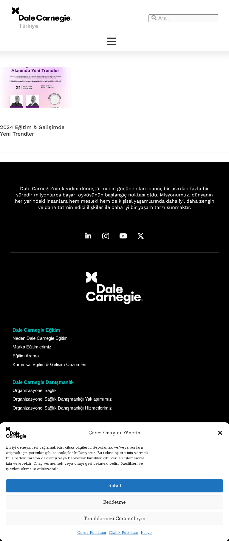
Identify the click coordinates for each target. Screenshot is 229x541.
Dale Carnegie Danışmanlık (43, 382)
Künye (146, 532)
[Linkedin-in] (88, 236)
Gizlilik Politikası (123, 532)
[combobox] (183, 18)
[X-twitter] (140, 236)
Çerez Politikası (91, 532)
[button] (220, 433)
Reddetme (114, 502)
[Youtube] (123, 236)
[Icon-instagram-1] (105, 236)
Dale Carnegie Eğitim (36, 330)
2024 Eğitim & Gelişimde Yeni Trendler (32, 130)
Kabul (114, 486)
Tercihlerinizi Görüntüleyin (115, 518)
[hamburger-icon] (111, 42)
